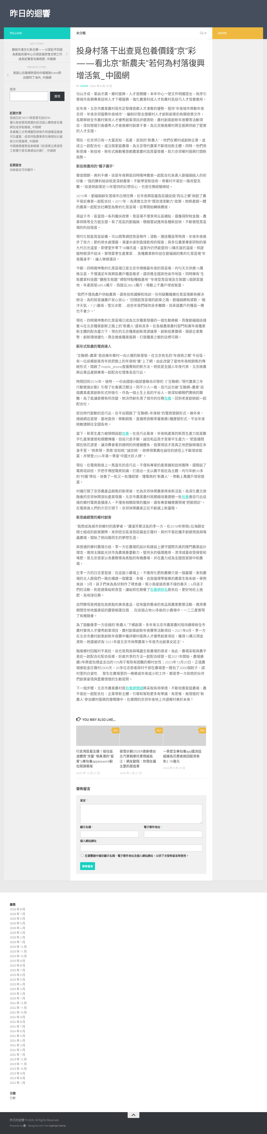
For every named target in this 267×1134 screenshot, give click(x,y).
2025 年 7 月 (17, 970)
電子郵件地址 (153, 827)
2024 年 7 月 (17, 1026)
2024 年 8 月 (17, 1022)
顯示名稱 (86, 827)
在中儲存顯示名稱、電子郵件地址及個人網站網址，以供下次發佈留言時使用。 (137, 855)
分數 (13, 1098)
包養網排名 (159, 590)
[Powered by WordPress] (24, 1125)
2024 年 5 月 (17, 1036)
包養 (167, 398)
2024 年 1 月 (17, 1054)
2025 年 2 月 (17, 993)
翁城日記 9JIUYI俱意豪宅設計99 (30, 118)
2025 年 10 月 (18, 956)
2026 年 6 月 (17, 918)
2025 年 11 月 (18, 951)
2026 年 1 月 (17, 942)
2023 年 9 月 (17, 1073)
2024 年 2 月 (17, 1050)
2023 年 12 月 (18, 1059)
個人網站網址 (88, 841)
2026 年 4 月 (17, 928)
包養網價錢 (134, 688)
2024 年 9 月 (17, 1017)
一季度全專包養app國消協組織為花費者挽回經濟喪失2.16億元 (182, 756)
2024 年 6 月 (17, 1031)
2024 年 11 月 (18, 1008)
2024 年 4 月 (17, 1040)
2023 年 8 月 (17, 1078)
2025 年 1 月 (17, 998)
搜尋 (13, 89)
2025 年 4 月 (17, 984)
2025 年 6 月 (17, 975)
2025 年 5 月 (17, 979)
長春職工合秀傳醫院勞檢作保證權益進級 (36, 132)
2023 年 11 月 (18, 1064)
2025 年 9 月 (17, 961)
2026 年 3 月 (17, 932)
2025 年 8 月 (17, 965)
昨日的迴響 (30, 14)
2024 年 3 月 (17, 1045)
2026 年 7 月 (17, 914)
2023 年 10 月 (18, 1068)
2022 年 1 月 (17, 1083)
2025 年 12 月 (18, 947)
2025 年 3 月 (17, 989)
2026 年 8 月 (17, 909)
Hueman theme (57, 1125)
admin (84, 86)
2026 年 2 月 (17, 937)
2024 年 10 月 (18, 1012)
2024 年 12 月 (18, 1003)
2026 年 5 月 (17, 923)
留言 (83, 800)
